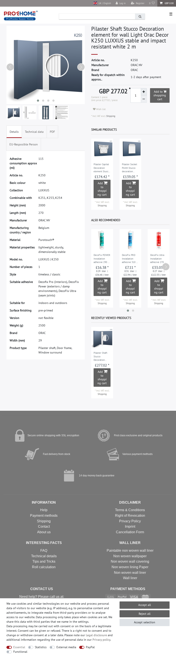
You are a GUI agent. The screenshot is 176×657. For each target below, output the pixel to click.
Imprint (130, 526)
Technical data (34, 132)
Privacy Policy (130, 521)
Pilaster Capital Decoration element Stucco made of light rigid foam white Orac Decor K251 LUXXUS (102, 168)
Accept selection (144, 622)
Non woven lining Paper (130, 567)
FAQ (43, 550)
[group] (102, 149)
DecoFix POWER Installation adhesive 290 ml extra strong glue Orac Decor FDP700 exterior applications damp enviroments (102, 259)
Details (14, 132)
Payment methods (44, 515)
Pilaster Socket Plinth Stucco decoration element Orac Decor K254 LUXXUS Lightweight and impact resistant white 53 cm (130, 168)
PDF (52, 132)
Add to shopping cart (159, 95)
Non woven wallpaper (130, 556)
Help (43, 510)
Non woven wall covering (130, 561)
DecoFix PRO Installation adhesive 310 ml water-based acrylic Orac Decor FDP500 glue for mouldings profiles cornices (130, 259)
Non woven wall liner (130, 572)
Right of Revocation (130, 515)
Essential (19, 647)
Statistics (41, 647)
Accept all (144, 605)
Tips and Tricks (43, 561)
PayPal (90, 647)
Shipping (110, 116)
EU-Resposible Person (23, 144)
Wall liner (130, 578)
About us (44, 532)
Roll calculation (44, 567)
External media (66, 647)
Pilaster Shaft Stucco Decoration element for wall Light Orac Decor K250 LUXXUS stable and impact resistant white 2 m (102, 356)
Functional (20, 652)
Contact (44, 526)
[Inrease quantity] (144, 91)
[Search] (140, 16)
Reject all (144, 614)
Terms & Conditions (130, 510)
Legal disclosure (96, 635)
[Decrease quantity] (144, 99)
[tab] (14, 131)
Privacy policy (101, 640)
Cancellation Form (130, 532)
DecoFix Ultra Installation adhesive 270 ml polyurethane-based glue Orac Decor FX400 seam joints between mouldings (158, 259)
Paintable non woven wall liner (130, 550)
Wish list (101, 109)
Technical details (44, 556)
